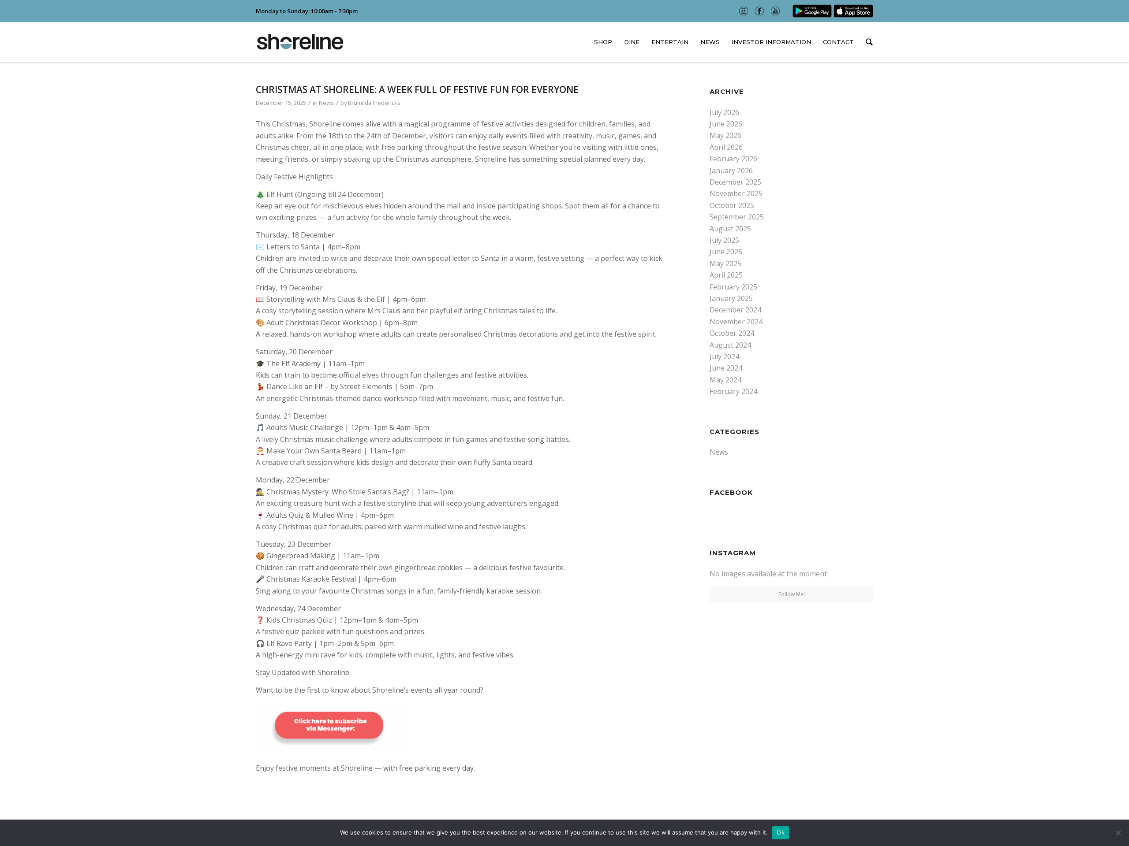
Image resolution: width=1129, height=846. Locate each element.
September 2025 (737, 217)
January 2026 (731, 170)
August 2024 (730, 345)
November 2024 (736, 322)
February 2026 (733, 158)
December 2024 (735, 310)
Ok (781, 832)
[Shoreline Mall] (300, 42)
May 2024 (725, 380)
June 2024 (726, 368)
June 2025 (726, 251)
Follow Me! (791, 594)
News (326, 103)
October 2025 (732, 205)
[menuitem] (603, 42)
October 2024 (732, 333)
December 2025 (735, 182)
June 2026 (726, 124)
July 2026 (724, 112)
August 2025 (730, 229)
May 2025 (725, 263)
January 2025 (731, 298)
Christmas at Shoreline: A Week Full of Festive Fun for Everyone (417, 89)
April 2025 (726, 275)
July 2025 (724, 240)
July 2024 (724, 356)
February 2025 (733, 287)
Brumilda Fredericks (374, 103)
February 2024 (733, 391)
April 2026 (726, 147)
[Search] (866, 42)
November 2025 (736, 193)
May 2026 (725, 135)
